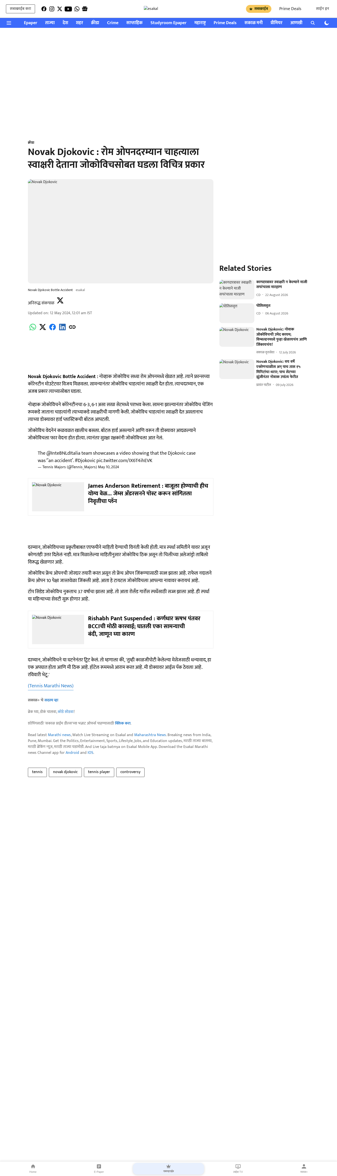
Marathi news (59, 735)
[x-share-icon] (43, 330)
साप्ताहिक (134, 23)
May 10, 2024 (108, 467)
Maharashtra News (150, 735)
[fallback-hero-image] (236, 289)
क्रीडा (95, 23)
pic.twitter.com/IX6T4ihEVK (124, 460)
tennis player (99, 772)
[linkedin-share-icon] (62, 330)
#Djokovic (85, 460)
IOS (90, 752)
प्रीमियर (276, 23)
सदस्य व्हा (51, 700)
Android (72, 752)
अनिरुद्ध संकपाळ (41, 303)
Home (33, 1171)
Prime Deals (290, 9)
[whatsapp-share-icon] (33, 330)
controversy (130, 772)
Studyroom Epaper (168, 23)
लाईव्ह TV (238, 1171)
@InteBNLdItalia (63, 453)
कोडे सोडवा (66, 712)
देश (65, 23)
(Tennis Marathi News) (51, 686)
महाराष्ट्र (200, 23)
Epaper (30, 23)
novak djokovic (65, 772)
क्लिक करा (123, 723)
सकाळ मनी (253, 23)
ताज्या (50, 23)
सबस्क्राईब (261, 9)
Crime (112, 23)
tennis (37, 772)
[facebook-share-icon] (52, 330)
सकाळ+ (304, 1171)
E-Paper (99, 1171)
